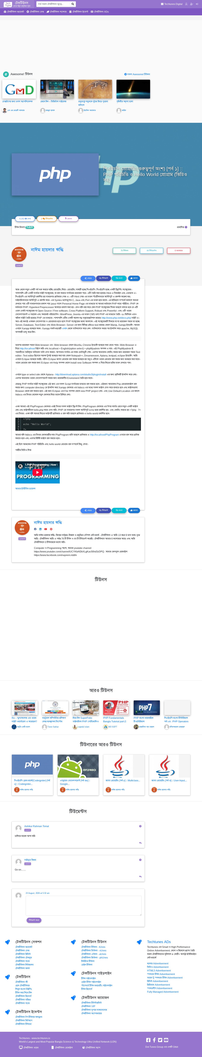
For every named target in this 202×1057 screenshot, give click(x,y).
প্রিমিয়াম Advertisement (158, 984)
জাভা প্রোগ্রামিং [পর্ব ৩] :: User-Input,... (169, 780)
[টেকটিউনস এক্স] (160, 1041)
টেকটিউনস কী (21, 982)
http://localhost (27, 348)
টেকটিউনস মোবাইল (63, 1047)
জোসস (135, 278)
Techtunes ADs (159, 942)
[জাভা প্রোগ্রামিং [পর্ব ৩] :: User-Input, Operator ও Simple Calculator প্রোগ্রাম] (169, 766)
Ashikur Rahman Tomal (36, 826)
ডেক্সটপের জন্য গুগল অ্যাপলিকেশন (17, 101)
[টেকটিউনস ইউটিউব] (166, 1041)
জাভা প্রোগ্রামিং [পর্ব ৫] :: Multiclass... (123, 780)
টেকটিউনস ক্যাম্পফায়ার (91, 1013)
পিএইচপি (29, 227)
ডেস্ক (37, 11)
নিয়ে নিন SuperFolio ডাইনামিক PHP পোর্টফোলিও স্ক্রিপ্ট (86, 722)
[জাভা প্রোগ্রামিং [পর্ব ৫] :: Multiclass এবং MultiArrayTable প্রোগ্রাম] (123, 766)
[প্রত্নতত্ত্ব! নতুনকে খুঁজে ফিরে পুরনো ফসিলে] (95, 89)
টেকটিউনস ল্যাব (22, 961)
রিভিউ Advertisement (157, 981)
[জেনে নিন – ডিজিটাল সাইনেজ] (57, 89)
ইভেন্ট (80, 11)
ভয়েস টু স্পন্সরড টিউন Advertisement (164, 977)
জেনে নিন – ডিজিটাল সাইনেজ (53, 101)
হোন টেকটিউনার (22, 985)
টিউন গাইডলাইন (88, 978)
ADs (101, 11)
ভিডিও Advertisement (157, 967)
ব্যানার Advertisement (157, 963)
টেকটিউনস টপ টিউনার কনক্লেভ (28, 1017)
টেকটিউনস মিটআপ (23, 1020)
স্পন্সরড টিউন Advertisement (161, 974)
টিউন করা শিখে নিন (23, 992)
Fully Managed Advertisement (162, 991)
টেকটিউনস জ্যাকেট (23, 947)
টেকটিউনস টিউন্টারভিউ (91, 1002)
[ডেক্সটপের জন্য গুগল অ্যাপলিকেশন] (19, 89)
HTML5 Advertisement (159, 970)
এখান (64, 328)
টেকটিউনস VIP (88, 1006)
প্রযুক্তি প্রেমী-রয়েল (23, 727)
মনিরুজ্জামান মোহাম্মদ (177, 727)
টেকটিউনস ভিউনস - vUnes (93, 950)
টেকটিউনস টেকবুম (23, 957)
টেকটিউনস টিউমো (23, 1024)
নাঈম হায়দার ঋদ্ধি (47, 250)
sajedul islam (83, 727)
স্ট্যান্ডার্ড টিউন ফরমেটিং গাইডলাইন (96, 985)
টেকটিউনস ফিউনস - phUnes (94, 957)
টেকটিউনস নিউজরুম (24, 964)
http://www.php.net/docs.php (116, 317)
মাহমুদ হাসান (50, 110)
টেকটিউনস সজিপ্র (23, 999)
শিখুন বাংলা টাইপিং (23, 989)
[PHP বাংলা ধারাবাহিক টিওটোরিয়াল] (147, 707)
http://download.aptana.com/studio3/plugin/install (80, 374)
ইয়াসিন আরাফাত (90, 110)
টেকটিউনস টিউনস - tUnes (93, 947)
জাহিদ (124, 110)
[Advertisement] (101, 49)
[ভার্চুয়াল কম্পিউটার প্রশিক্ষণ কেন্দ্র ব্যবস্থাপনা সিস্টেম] (55, 707)
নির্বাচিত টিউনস (87, 961)
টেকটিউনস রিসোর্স (23, 996)
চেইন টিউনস (86, 964)
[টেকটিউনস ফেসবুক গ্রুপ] (154, 1041)
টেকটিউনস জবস (22, 968)
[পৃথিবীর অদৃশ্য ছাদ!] (133, 92)
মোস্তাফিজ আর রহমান (146, 727)
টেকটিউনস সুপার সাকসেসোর (94, 1009)
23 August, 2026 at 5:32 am (38, 893)
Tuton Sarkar (53, 727)
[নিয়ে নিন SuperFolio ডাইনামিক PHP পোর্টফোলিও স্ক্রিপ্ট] (86, 707)
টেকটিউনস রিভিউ (23, 954)
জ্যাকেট (15, 11)
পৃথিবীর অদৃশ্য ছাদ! (125, 101)
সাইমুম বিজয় (30, 859)
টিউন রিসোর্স (86, 989)
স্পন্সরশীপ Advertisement (159, 988)
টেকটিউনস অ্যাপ (92, 1047)
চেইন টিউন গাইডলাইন (91, 982)
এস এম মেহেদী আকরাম (16, 110)
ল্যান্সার (58, 11)
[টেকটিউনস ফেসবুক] (148, 1041)
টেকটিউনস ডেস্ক (22, 950)
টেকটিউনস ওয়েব (30, 1047)
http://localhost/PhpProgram (104, 434)
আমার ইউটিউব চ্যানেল (25, 488)
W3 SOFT (113, 727)
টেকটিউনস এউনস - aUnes (93, 954)
